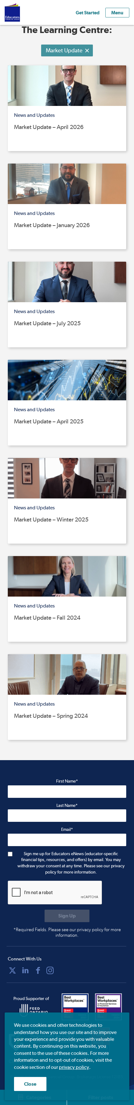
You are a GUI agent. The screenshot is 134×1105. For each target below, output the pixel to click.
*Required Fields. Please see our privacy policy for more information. (67, 932)
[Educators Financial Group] (21, 12)
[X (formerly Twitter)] (12, 970)
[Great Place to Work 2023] (77, 1006)
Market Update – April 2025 (49, 421)
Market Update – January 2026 (52, 225)
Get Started (87, 12)
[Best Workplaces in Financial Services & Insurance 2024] (110, 1006)
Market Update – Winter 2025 (51, 519)
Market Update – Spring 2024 (51, 715)
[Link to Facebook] (38, 970)
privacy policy (74, 1067)
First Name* (67, 781)
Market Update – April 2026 (49, 127)
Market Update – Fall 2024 (47, 617)
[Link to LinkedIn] (25, 970)
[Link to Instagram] (50, 970)
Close (30, 1084)
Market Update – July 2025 (47, 323)
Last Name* (67, 805)
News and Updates (34, 115)
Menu (117, 12)
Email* (67, 829)
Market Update (64, 50)
